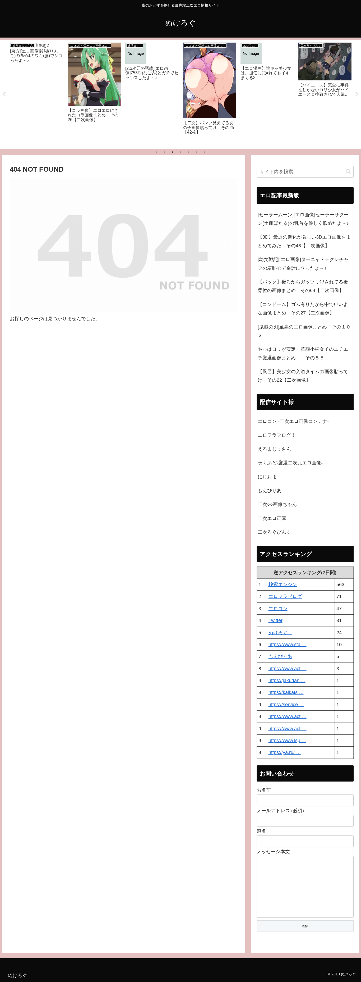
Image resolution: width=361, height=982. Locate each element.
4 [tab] (180, 152)
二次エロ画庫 (272, 518)
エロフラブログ (285, 596)
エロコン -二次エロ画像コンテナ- (293, 421)
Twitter (276, 620)
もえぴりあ (269, 490)
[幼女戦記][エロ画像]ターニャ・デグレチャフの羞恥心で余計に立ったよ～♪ (303, 264)
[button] (348, 171)
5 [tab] (188, 152)
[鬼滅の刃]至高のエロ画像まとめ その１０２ (304, 331)
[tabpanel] (37, 93)
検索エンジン (283, 584)
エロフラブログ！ (277, 435)
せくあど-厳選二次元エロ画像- (290, 462)
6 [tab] (196, 152)
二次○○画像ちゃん (277, 504)
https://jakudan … (287, 680)
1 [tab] (156, 152)
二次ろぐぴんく (274, 532)
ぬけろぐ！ (280, 632)
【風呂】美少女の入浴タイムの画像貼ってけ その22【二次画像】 (303, 376)
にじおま (267, 476)
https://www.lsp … (287, 740)
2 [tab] (164, 152)
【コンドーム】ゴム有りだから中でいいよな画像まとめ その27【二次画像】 (303, 309)
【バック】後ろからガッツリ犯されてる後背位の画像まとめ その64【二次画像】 (303, 286)
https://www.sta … (288, 644)
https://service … (286, 704)
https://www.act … (288, 668)
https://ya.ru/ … (285, 752)
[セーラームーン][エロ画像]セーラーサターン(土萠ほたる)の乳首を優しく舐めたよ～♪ (303, 219)
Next (357, 94)
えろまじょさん (274, 449)
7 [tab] (204, 152)
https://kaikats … (286, 692)
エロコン (278, 608)
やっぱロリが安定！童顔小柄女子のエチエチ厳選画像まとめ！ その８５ (303, 353)
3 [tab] (172, 152)
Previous (4, 94)
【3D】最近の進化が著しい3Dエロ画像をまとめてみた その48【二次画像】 (304, 241)
